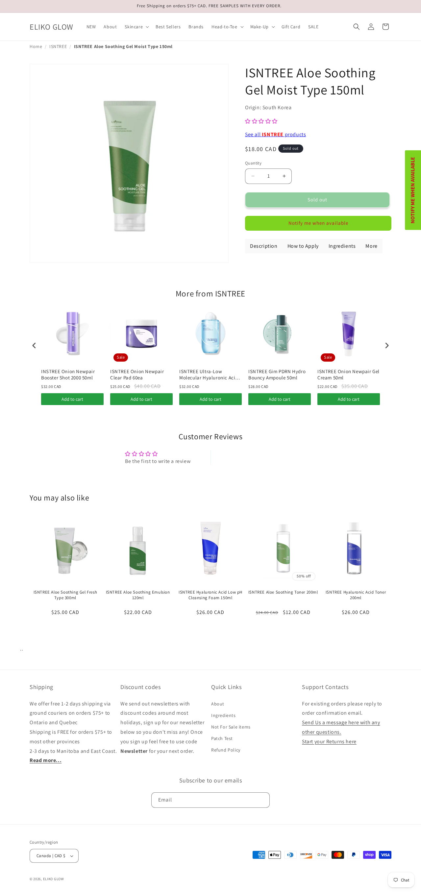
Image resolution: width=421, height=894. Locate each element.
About (217, 703)
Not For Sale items (231, 727)
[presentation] (34, 345)
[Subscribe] (262, 800)
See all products (275, 134)
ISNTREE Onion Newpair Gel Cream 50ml (348, 374)
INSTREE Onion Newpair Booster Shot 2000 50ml (68, 374)
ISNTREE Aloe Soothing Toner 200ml (283, 592)
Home (36, 46)
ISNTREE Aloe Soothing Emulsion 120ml (138, 595)
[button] (136, 27)
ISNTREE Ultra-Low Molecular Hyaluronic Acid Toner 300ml (208, 374)
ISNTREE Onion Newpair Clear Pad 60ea (137, 374)
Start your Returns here (329, 741)
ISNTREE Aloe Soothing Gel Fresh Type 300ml (65, 595)
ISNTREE (58, 46)
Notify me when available (318, 223)
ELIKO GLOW (53, 879)
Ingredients (223, 715)
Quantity (253, 163)
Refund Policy (225, 750)
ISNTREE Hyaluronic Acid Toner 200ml (356, 595)
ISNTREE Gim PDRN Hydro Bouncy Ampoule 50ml (277, 374)
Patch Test (222, 738)
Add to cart (72, 399)
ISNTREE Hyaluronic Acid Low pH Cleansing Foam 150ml (210, 595)
